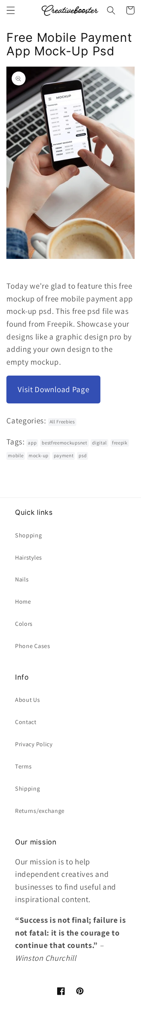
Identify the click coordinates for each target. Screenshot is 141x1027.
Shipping (27, 789)
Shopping (28, 535)
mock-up (39, 455)
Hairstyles (28, 557)
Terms (23, 766)
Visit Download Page (53, 389)
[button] (10, 10)
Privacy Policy (34, 744)
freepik (119, 443)
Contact (25, 722)
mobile (15, 455)
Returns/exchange (40, 811)
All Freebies (62, 421)
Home (23, 602)
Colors (24, 624)
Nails (22, 579)
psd (82, 455)
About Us (27, 700)
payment (64, 455)
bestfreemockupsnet (64, 443)
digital (99, 443)
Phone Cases (32, 646)
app (32, 443)
